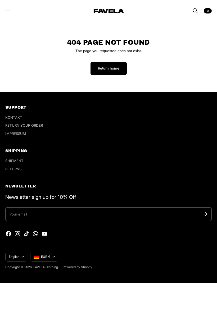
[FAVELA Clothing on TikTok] (26, 234)
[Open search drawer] (195, 11)
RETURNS (13, 169)
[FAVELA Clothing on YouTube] (44, 234)
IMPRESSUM (15, 133)
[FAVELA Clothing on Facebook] (8, 234)
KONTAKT (13, 117)
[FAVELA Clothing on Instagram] (17, 234)
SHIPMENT (14, 161)
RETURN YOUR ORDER (24, 125)
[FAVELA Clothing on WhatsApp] (35, 234)
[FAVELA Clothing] (108, 11)
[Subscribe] (205, 214)
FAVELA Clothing (45, 267)
